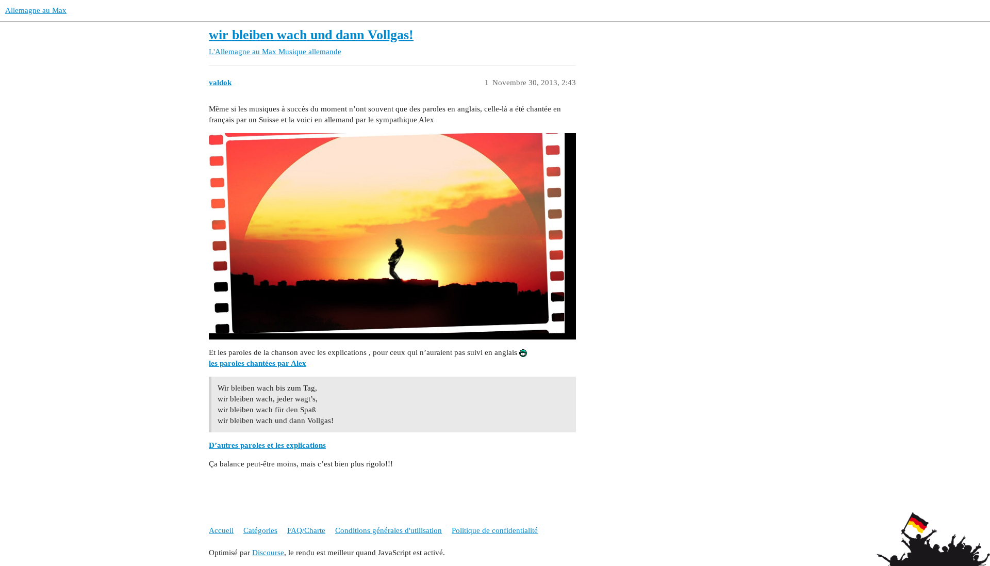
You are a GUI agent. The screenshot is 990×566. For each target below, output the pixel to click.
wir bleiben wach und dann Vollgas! (311, 34)
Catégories (260, 530)
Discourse (268, 552)
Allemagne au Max (36, 10)
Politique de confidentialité (495, 530)
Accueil (221, 530)
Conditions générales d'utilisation (388, 530)
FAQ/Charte (306, 530)
